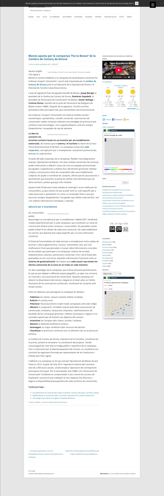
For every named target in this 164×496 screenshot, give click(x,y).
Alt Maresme (54, 17)
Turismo (98, 17)
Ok (137, 3)
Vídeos (129, 17)
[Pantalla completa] (133, 77)
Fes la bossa (63, 402)
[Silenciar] (129, 77)
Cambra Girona (53, 402)
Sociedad (88, 17)
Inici (38, 17)
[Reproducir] (105, 77)
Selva (45, 17)
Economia (78, 17)
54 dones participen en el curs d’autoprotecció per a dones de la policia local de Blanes (45, 454)
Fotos (121, 17)
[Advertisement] (82, 37)
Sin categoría (106, 258)
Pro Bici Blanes (107, 82)
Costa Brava (67, 17)
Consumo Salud (110, 17)
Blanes (31, 17)
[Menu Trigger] (153, 5)
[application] (119, 70)
